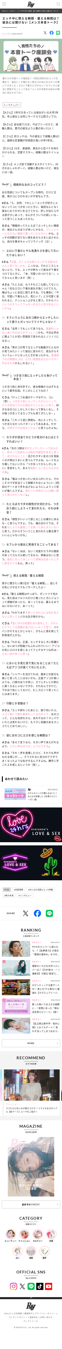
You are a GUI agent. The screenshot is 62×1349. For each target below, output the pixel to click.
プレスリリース (30, 1321)
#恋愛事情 (18, 889)
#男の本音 (9, 895)
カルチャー (13, 11)
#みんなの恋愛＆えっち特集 (40, 889)
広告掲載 (18, 1313)
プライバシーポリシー (45, 1313)
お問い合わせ (46, 1317)
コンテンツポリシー (18, 1317)
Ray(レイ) (5, 11)
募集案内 (28, 1313)
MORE (31, 1043)
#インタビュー (25, 895)
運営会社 (34, 1317)
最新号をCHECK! (31, 1204)
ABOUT (8, 1313)
